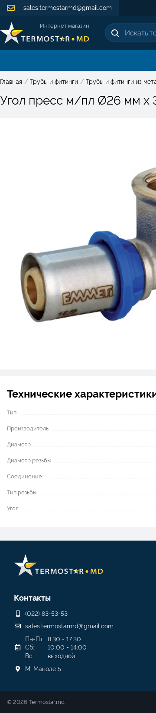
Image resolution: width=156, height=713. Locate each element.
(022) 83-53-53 (46, 613)
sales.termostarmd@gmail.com (67, 7)
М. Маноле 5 (43, 668)
